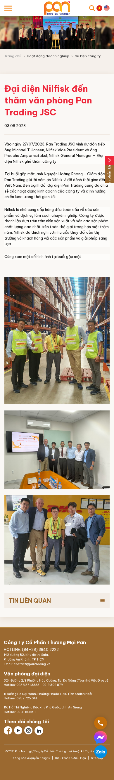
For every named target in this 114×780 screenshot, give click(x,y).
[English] (107, 8)
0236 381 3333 (27, 685)
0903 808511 (26, 712)
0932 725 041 (26, 698)
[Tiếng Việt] (99, 8)
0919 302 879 (52, 685)
